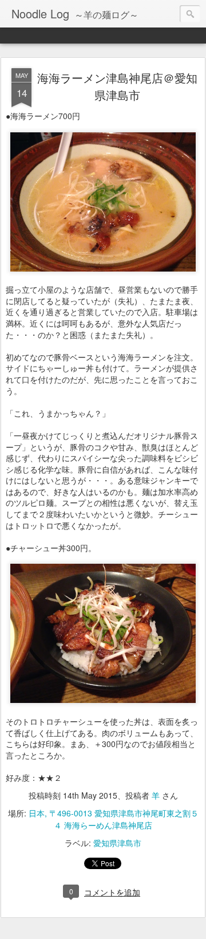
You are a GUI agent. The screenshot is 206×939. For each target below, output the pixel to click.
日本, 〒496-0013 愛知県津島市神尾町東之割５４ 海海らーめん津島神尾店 (114, 819)
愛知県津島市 (117, 842)
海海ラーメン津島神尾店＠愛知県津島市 (117, 86)
